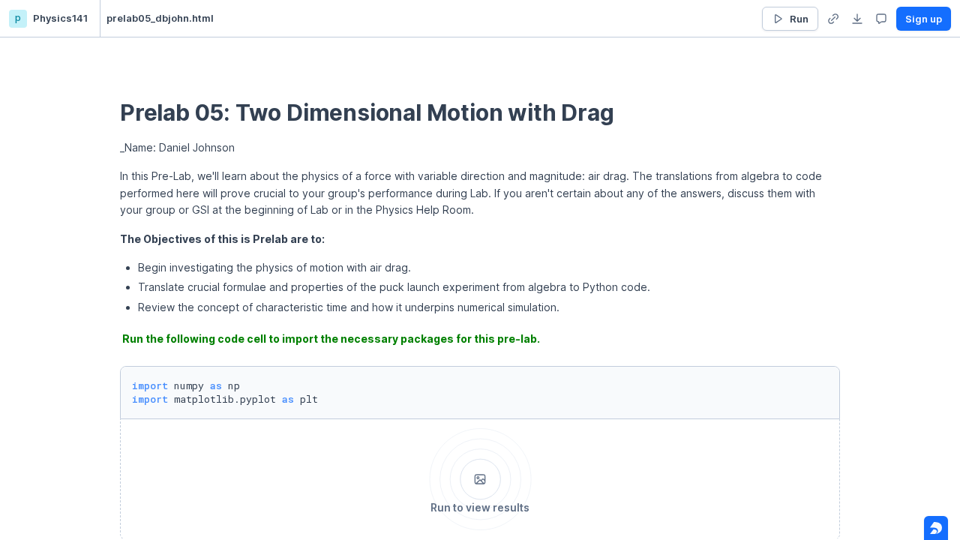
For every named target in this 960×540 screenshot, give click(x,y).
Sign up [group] (923, 19)
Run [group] (799, 19)
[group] (833, 19)
